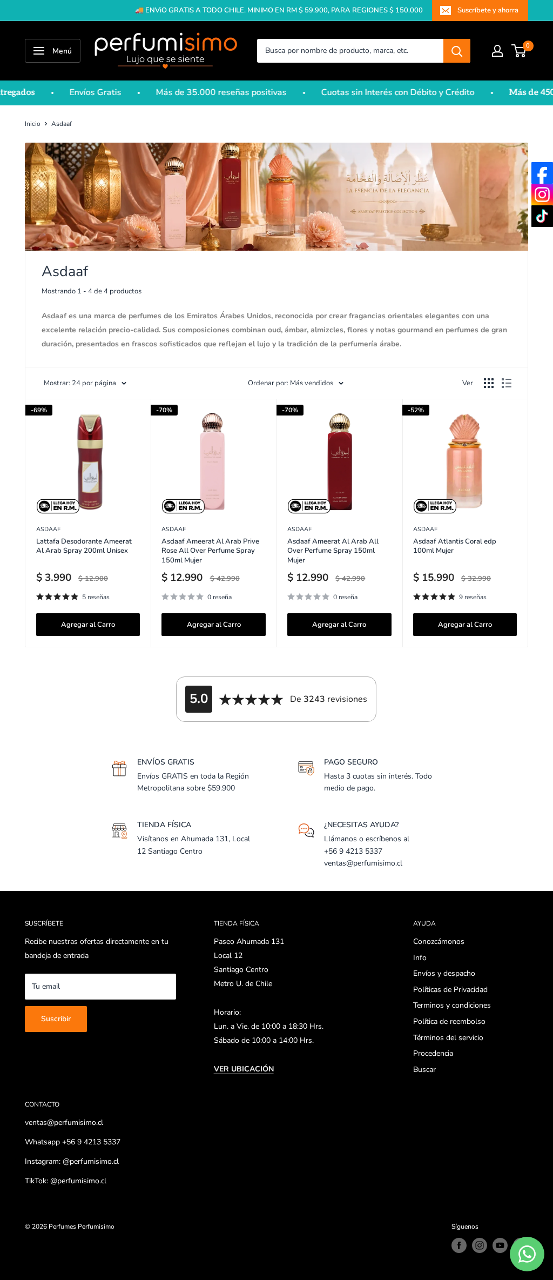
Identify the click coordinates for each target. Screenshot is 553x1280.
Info (420, 958)
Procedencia (433, 1053)
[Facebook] (542, 173)
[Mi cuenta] (497, 51)
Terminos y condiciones (452, 1005)
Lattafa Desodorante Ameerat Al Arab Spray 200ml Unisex (84, 546)
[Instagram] (542, 194)
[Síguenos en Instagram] (479, 1245)
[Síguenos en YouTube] (500, 1245)
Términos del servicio (448, 1038)
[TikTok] (542, 216)
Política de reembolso (449, 1021)
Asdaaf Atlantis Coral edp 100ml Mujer (454, 546)
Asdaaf (61, 123)
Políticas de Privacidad (450, 989)
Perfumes (62, 1226)
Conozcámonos (438, 941)
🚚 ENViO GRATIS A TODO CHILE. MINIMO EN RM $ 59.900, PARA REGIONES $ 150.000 (279, 10)
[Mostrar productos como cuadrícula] (489, 383)
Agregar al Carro (88, 624)
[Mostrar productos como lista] (506, 383)
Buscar (424, 1069)
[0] (519, 50)
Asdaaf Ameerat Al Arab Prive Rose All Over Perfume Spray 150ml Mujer (210, 551)
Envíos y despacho (444, 973)
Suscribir (56, 1019)
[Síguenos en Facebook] (459, 1245)
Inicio (33, 123)
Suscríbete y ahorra (487, 10)
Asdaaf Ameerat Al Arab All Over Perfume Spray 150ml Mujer (333, 551)
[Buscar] (456, 51)
